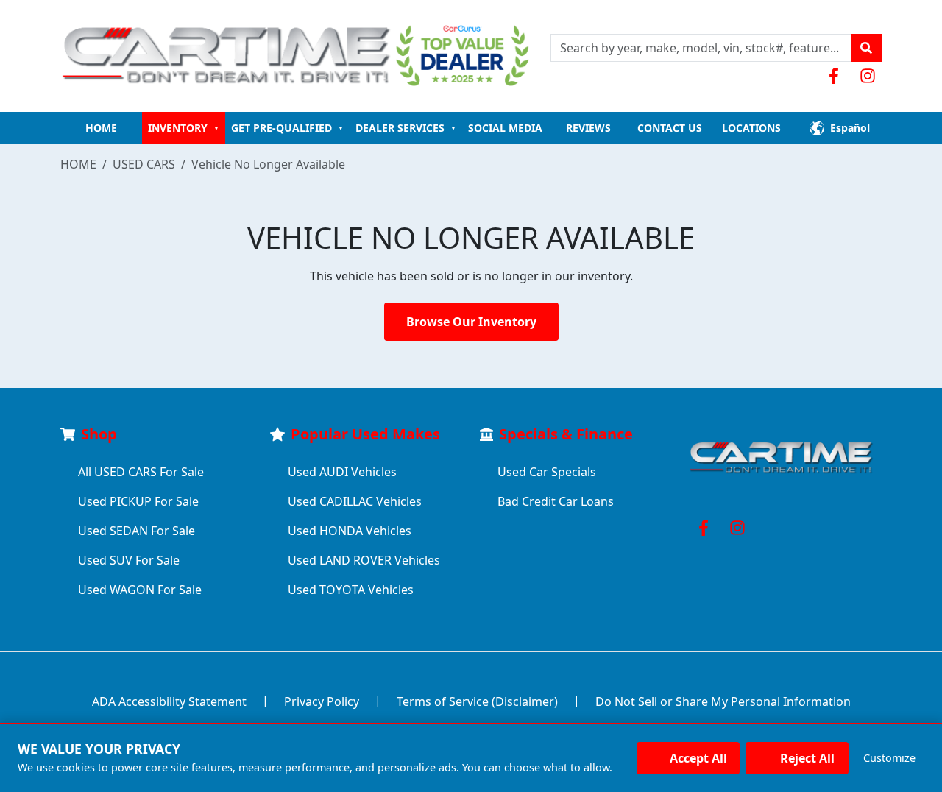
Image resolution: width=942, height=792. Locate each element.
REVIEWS (588, 128)
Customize (889, 758)
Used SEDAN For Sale (136, 531)
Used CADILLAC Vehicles (355, 501)
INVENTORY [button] (183, 128)
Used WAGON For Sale (140, 589)
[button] (866, 48)
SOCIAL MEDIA (505, 128)
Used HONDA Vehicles (349, 531)
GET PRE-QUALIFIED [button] (287, 128)
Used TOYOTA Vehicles (351, 589)
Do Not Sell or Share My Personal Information (723, 701)
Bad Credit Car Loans (555, 501)
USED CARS (144, 164)
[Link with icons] (837, 76)
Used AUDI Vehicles (342, 472)
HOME (101, 128)
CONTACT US (669, 128)
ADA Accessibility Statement (169, 701)
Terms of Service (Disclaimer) (477, 701)
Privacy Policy (321, 701)
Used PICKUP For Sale (138, 501)
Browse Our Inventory (471, 322)
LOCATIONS (751, 128)
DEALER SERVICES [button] (405, 128)
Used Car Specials (546, 472)
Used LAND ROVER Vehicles (364, 560)
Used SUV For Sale (129, 560)
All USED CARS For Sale (141, 472)
